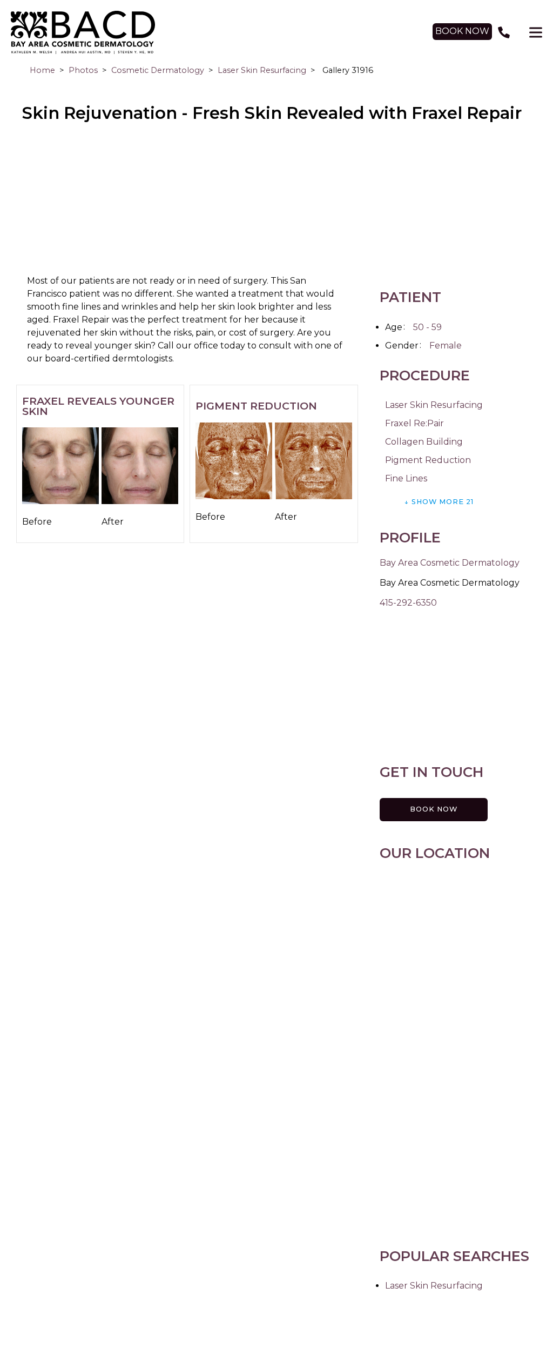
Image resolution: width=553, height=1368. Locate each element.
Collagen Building (424, 442)
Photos (83, 70)
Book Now (433, 809)
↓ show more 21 (439, 502)
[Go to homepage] (211, 32)
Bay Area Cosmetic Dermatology (450, 563)
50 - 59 (427, 327)
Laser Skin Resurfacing (262, 70)
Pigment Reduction (428, 460)
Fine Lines (406, 478)
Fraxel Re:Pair (414, 423)
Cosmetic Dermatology (157, 70)
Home (42, 70)
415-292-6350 (408, 603)
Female (445, 345)
